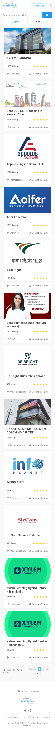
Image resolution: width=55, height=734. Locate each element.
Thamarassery (16, 180)
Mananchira (15, 657)
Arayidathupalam (18, 392)
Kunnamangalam (18, 445)
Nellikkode (14, 286)
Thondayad (15, 74)
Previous (32, 669)
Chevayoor (15, 127)
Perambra (14, 498)
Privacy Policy (11, 717)
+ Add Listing (38, 6)
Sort (38, 22)
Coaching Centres (40, 74)
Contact (46, 717)
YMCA (12, 339)
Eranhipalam (15, 604)
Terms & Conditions (30, 717)
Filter (16, 22)
